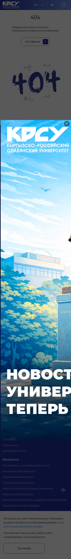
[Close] (67, 123)
